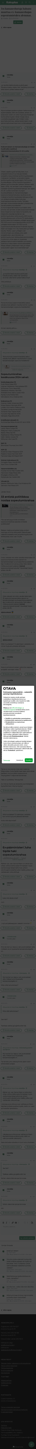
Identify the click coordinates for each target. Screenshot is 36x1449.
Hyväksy (29, 760)
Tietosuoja (6, 760)
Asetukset (19, 760)
